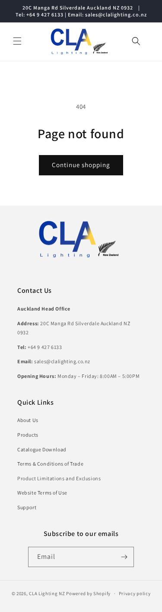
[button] (17, 41)
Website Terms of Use (42, 492)
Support (26, 507)
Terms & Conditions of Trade (50, 463)
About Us (27, 420)
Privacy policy (135, 593)
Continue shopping (81, 165)
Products (27, 434)
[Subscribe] (123, 557)
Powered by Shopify (88, 593)
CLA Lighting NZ (47, 593)
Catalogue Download (42, 449)
